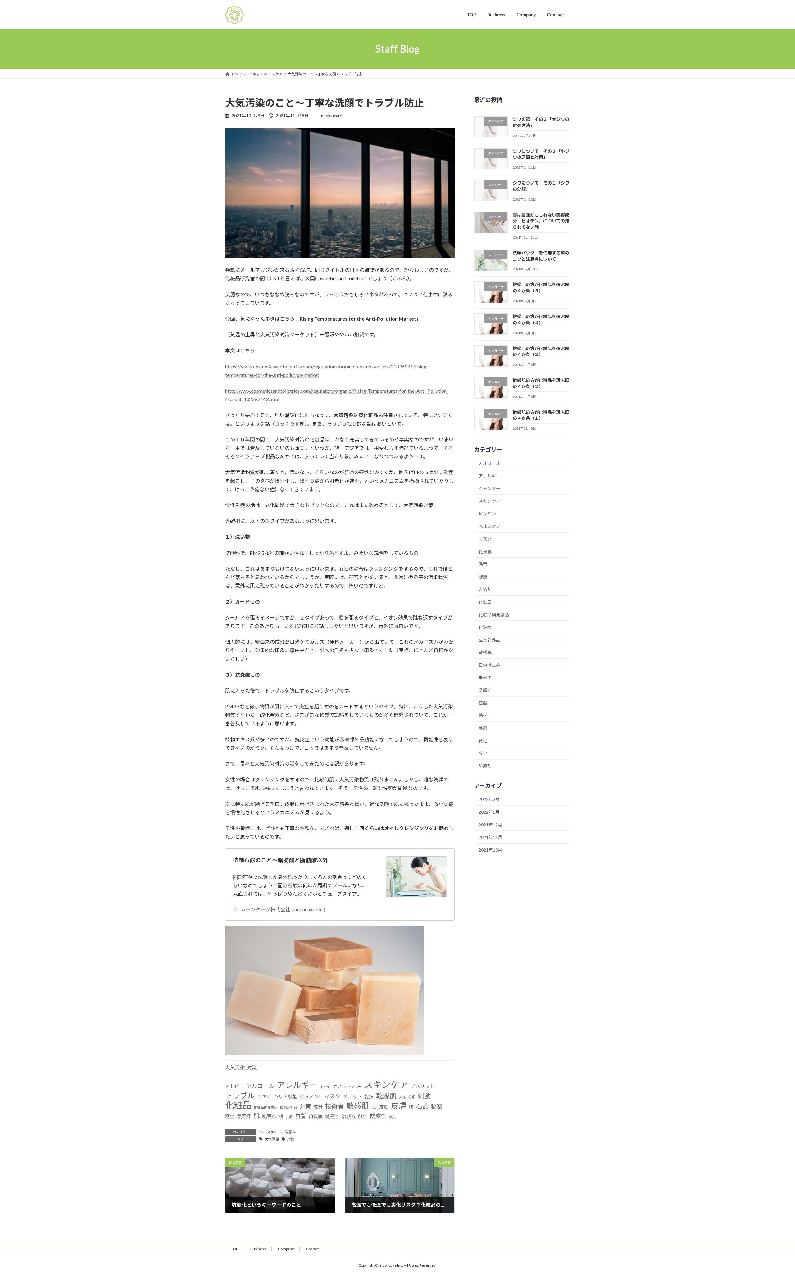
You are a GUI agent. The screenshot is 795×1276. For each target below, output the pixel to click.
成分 (318, 1106)
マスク (332, 1096)
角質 (300, 1115)
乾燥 (369, 1096)
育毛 (483, 740)
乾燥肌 (386, 1095)
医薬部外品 (288, 1107)
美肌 (483, 727)
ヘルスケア (268, 1132)
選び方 (349, 1116)
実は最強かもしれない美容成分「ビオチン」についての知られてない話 (541, 220)
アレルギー (297, 1085)
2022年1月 (489, 812)
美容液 (244, 1116)
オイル (325, 1087)
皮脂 (383, 1106)
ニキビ (264, 1096)
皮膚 (399, 1105)
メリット (352, 1096)
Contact (312, 1248)
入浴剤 (485, 589)
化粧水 (485, 627)
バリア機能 (285, 1096)
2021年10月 (490, 849)
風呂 (392, 1116)
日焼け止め (489, 664)
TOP (234, 1248)
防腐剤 (378, 1115)
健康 (483, 576)
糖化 (229, 1116)
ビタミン (487, 513)
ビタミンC (310, 1096)
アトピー (234, 1086)
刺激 (424, 1096)
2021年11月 (490, 837)
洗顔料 (290, 1132)
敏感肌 (358, 1105)
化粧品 (238, 1105)
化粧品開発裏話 (266, 1107)
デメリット (422, 1086)
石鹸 (422, 1106)
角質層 (316, 1116)
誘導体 (332, 1116)
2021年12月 (490, 824)
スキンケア (386, 1084)
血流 (289, 1116)
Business (258, 1248)
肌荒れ (269, 1116)
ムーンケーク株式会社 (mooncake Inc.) (283, 909)
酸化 (362, 1116)
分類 (411, 1097)
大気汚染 (235, 1067)
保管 (483, 564)
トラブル (240, 1095)
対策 (252, 1067)
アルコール (260, 1085)
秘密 (436, 1106)
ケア (337, 1086)
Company (286, 1248)
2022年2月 (489, 799)
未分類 (485, 677)
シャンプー (352, 1087)
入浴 (402, 1097)
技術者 (334, 1106)
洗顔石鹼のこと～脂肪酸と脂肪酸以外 (280, 860)
